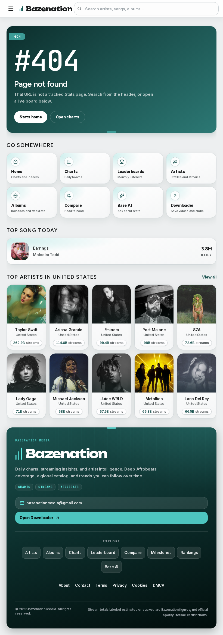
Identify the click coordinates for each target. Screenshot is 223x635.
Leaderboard (103, 552)
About (64, 585)
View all (209, 277)
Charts (75, 552)
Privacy (119, 585)
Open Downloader (36, 517)
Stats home (31, 117)
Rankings (189, 552)
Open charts (67, 117)
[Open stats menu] (10, 8)
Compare (132, 552)
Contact (82, 585)
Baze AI (111, 566)
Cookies (139, 585)
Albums (53, 552)
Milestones (161, 552)
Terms (101, 585)
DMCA (158, 585)
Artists (31, 552)
